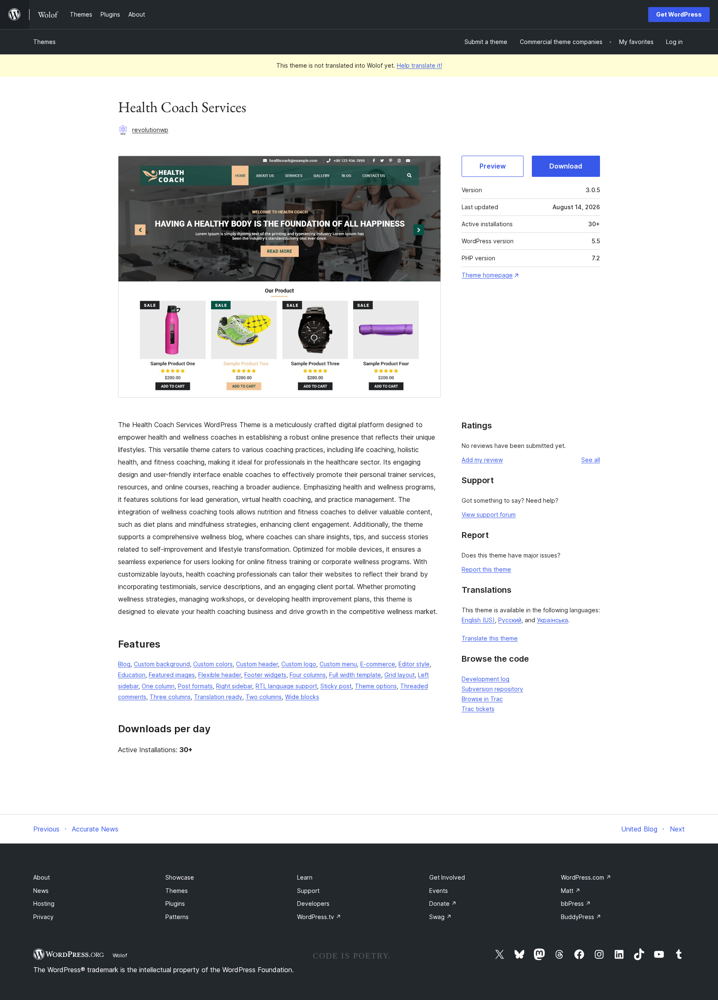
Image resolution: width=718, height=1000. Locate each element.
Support (308, 890)
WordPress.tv (319, 916)
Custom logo (298, 663)
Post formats (195, 685)
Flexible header (219, 674)
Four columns (308, 674)
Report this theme (486, 569)
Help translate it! (419, 65)
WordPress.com (586, 877)
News (41, 890)
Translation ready (218, 696)
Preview (492, 166)
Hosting (43, 903)
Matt (570, 890)
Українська (552, 619)
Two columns (264, 696)
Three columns (170, 696)
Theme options (376, 685)
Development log (485, 678)
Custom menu (338, 663)
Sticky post (336, 685)
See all (590, 459)
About (41, 877)
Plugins (175, 903)
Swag (440, 916)
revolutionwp (150, 129)
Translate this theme (490, 638)
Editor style (414, 663)
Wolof (120, 955)
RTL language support (286, 685)
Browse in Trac (482, 698)
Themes (44, 41)
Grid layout (399, 674)
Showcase (179, 877)
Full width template (355, 674)
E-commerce (377, 663)
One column (158, 685)
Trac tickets (478, 708)
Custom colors (213, 663)
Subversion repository (492, 688)
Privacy (43, 916)
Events (438, 890)
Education (131, 674)
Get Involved (447, 877)
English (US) (478, 619)
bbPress (576, 903)
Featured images (172, 674)
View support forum (489, 514)
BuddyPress (581, 916)
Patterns (177, 916)
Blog (124, 663)
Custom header (257, 663)
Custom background (162, 663)
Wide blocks (302, 696)
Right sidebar (234, 685)
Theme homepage (487, 275)
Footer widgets (265, 674)
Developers (313, 903)
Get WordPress (679, 14)
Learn (304, 877)
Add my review (482, 459)
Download (565, 166)
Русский (509, 619)
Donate (443, 903)
